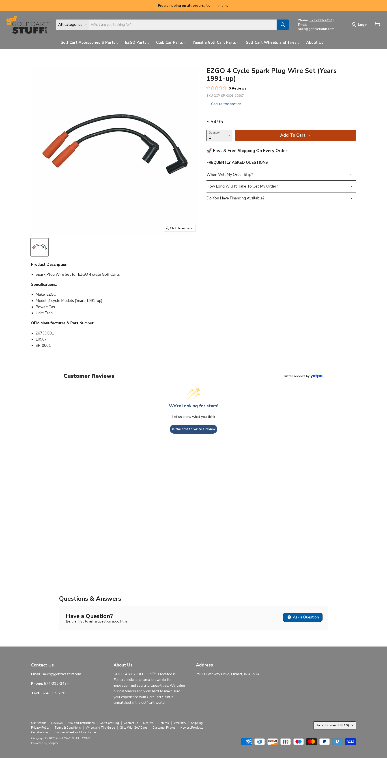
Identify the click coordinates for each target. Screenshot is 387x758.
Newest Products (192, 728)
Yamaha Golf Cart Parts (215, 42)
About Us (314, 42)
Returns (164, 723)
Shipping (197, 723)
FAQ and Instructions (81, 723)
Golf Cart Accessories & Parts (88, 42)
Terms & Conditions (67, 728)
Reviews (57, 723)
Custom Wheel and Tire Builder (75, 732)
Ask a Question (305, 617)
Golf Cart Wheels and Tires (272, 42)
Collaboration (40, 732)
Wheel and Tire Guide (100, 728)
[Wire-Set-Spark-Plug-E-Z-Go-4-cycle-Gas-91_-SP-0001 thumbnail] (39, 247)
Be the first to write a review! (193, 429)
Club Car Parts (170, 42)
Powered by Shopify (44, 743)
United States (332, 725)
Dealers (148, 723)
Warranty (180, 723)
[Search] (283, 25)
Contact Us (131, 723)
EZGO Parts (136, 42)
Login (362, 24)
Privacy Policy (40, 728)
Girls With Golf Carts (134, 728)
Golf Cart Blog (109, 723)
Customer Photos (164, 728)
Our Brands (38, 723)
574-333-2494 (321, 20)
